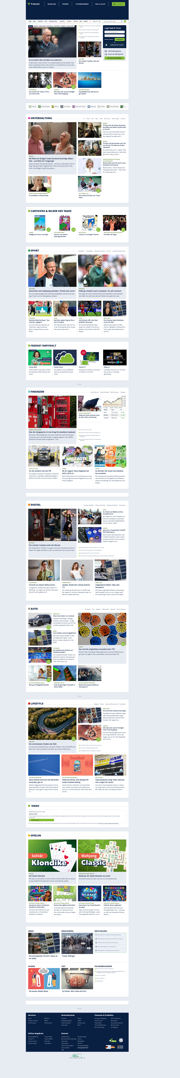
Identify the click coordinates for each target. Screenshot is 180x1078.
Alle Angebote (119, 4)
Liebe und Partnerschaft (111, 703)
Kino (93, 118)
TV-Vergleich (114, 1027)
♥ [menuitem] (90, 21)
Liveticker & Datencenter (119, 250)
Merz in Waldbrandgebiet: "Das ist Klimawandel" (89, 29)
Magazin (98, 609)
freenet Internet (32, 1041)
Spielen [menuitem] (76, 21)
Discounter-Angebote (100, 1018)
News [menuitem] (29, 21)
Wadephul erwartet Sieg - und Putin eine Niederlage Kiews (90, 26)
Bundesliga (81, 250)
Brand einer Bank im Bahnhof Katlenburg (105, 968)
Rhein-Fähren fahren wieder (86, 429)
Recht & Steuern (115, 392)
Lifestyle (37, 703)
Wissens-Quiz (81, 1023)
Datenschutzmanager (67, 1045)
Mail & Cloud (100, 4)
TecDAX (106, 418)
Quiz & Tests (107, 118)
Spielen (36, 835)
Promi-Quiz (64, 1025)
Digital (36, 504)
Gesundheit (123, 703)
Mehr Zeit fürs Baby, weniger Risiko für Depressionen (107, 942)
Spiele (79, 1018)
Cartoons (123, 118)
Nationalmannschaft (99, 250)
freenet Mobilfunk (33, 1036)
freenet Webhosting (100, 1025)
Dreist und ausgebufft (101, 975)
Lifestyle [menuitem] (62, 21)
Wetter (46, 1020)
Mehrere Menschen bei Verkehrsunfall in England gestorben (109, 934)
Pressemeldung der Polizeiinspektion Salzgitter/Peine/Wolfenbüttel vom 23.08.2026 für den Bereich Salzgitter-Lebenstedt (110, 972)
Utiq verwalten (65, 1047)
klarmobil (47, 1041)
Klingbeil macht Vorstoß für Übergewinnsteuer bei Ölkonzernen (90, 436)
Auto (34, 608)
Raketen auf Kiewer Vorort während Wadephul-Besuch (89, 33)
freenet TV (31, 1039)
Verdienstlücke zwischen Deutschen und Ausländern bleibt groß (90, 440)
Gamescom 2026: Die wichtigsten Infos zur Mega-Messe (91, 550)
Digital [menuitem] (69, 21)
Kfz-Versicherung (99, 1027)
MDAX (106, 415)
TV (84, 118)
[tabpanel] (52, 46)
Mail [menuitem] (81, 21)
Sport (35, 250)
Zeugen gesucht (100, 981)
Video (96, 118)
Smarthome (122, 505)
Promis (88, 118)
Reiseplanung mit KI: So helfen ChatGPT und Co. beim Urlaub (92, 547)
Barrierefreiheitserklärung (68, 1039)
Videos (79, 1020)
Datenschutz (64, 1043)
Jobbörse (47, 1018)
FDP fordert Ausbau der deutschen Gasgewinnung (90, 432)
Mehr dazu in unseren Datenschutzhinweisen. (108, 823)
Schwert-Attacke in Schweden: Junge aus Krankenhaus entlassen (110, 938)
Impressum (64, 1041)
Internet (65, 4)
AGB (62, 1050)
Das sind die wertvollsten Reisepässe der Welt (89, 748)
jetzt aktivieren (35, 820)
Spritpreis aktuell (33, 1020)
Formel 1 (108, 250)
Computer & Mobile (89, 505)
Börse (30, 1018)
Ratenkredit (114, 1020)
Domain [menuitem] (85, 21)
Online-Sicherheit (116, 1018)
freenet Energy (32, 1043)
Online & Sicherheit (100, 505)
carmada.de (48, 1043)
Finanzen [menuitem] (40, 21)
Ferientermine (32, 1023)
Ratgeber (96, 703)
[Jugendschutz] (77, 1055)
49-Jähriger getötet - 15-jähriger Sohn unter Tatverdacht (108, 950)
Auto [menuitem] (46, 21)
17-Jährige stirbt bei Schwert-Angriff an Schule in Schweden (89, 37)
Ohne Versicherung (100, 978)
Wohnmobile (105, 609)
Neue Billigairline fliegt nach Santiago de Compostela (90, 750)
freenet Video (48, 1036)
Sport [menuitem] (34, 21)
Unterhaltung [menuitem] (53, 21)
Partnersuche (48, 1023)
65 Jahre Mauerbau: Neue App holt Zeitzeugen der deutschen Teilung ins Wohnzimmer (97, 555)
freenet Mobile (49, 1039)
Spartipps (123, 392)
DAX (105, 412)
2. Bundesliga (89, 250)
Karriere (80, 1043)
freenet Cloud (98, 1020)
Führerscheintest (121, 609)
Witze (101, 118)
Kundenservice (65, 1036)
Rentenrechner (115, 1025)
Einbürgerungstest (66, 1020)
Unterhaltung (41, 118)
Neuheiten (87, 609)
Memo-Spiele (115, 118)
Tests (93, 609)
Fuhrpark (112, 609)
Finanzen (37, 391)
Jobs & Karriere (95, 392)
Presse (80, 1039)
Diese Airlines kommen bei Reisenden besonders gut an (91, 745)
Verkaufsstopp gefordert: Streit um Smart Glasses (89, 553)
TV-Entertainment (82, 4)
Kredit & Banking (104, 392)
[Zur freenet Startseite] (34, 3)
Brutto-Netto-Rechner (117, 1023)
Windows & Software (112, 505)
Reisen (102, 703)
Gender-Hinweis (82, 1036)
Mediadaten (81, 1041)
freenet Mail (98, 1023)
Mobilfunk (52, 4)
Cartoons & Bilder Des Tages (51, 211)
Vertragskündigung (83, 1045)
